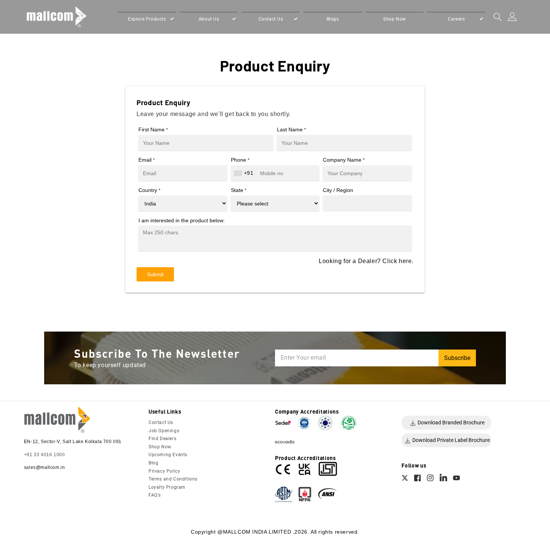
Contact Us (161, 422)
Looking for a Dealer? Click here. (366, 261)
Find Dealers (162, 438)
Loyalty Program (167, 487)
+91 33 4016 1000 (44, 454)
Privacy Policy (164, 471)
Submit (155, 274)
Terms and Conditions (173, 479)
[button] (147, 19)
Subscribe (457, 358)
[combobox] (244, 173)
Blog (153, 463)
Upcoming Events (168, 454)
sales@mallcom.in (44, 467)
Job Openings (164, 430)
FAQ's (155, 495)
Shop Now (160, 446)
